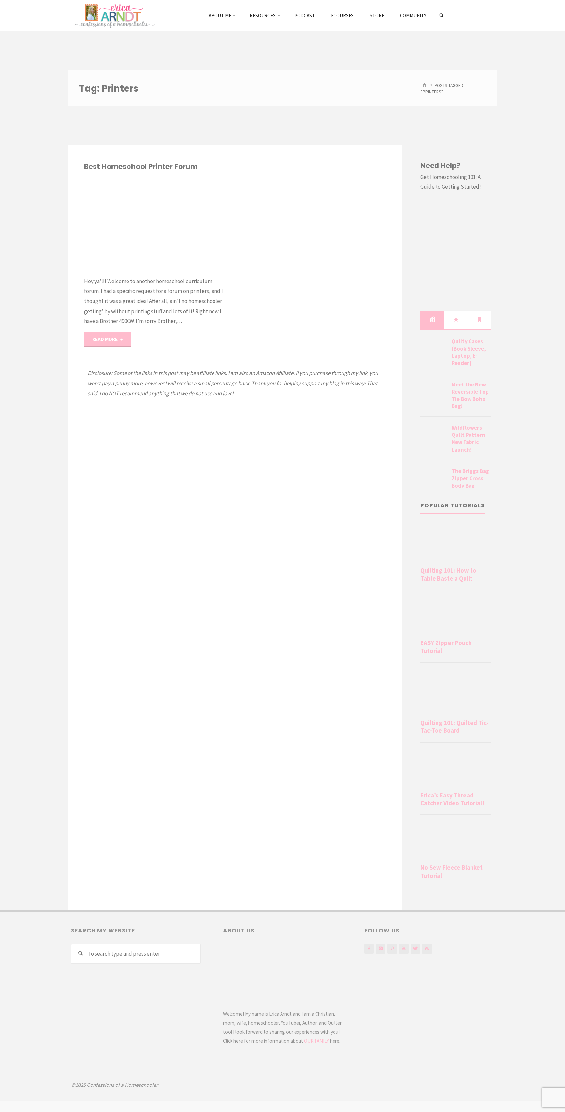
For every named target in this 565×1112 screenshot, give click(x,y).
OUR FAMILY (316, 1041)
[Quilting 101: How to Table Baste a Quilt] (455, 543)
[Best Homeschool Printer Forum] (189, 224)
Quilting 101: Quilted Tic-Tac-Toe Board (454, 726)
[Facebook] (369, 948)
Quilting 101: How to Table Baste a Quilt (448, 574)
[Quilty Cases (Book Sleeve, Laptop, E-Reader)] (433, 349)
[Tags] (479, 319)
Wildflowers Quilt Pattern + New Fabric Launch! (470, 438)
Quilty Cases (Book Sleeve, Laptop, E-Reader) (469, 352)
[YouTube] (403, 948)
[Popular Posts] (456, 319)
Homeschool (85, 190)
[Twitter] (415, 948)
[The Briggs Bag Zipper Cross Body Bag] (433, 479)
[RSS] (427, 948)
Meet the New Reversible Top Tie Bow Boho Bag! (470, 395)
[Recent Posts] (432, 319)
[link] (442, 15)
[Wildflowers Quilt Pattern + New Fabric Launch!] (433, 435)
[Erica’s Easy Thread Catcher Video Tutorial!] (455, 768)
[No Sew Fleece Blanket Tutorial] (455, 841)
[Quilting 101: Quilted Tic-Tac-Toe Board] (455, 692)
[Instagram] (380, 948)
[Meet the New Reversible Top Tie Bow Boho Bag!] (433, 392)
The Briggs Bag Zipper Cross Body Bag (470, 478)
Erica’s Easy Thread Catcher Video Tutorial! (452, 799)
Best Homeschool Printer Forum (140, 167)
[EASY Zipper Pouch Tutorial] (455, 616)
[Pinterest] (392, 948)
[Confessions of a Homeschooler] (113, 15)
